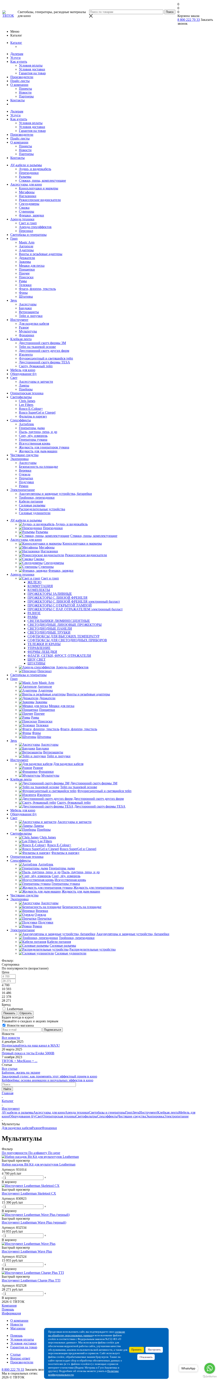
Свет (13, 378)
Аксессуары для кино (26, 184)
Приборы (26, 389)
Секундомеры (29, 204)
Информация (11, 1313)
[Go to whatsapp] (209, 1368)
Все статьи (9, 1068)
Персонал (26, 231)
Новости (25, 92)
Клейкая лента (21, 339)
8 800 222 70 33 (188, 19)
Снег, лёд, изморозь (33, 435)
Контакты (17, 100)
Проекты (25, 88)
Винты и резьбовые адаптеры (40, 254)
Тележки (25, 285)
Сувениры (26, 211)
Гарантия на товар (32, 73)
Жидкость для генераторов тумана (44, 447)
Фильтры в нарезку (33, 416)
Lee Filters (26, 405)
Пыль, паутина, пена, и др (38, 432)
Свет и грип (28, 223)
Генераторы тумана (33, 439)
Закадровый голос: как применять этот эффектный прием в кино (49, 1076)
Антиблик (26, 424)
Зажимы (25, 262)
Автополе (26, 246)
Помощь (8, 1309)
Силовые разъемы (32, 505)
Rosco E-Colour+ (31, 408)
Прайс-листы (20, 81)
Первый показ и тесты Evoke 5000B (28, 1053)
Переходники (29, 173)
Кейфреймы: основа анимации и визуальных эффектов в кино (47, 1080)
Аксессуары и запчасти (36, 381)
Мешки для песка (31, 265)
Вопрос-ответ (20, 1358)
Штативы (26, 296)
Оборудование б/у (23, 374)
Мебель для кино (22, 370)
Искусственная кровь (34, 443)
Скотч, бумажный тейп (36, 366)
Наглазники (27, 196)
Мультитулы (28, 331)
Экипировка (19, 459)
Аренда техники (22, 219)
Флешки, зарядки (31, 215)
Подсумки (26, 482)
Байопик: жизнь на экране (21, 1072)
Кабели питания (31, 501)
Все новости (11, 1038)
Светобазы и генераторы (28, 234)
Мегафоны (27, 192)
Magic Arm (26, 242)
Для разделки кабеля (34, 323)
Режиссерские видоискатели (40, 200)
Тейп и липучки (31, 316)
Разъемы (25, 176)
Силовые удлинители (34, 513)
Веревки (25, 470)
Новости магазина (20, 1025)
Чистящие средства (24, 455)
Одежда (24, 474)
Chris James (27, 401)
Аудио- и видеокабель (35, 169)
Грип (14, 238)
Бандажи (25, 308)
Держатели (27, 258)
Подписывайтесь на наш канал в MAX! (31, 1045)
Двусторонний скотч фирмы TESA (44, 362)
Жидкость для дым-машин (38, 451)
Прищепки (27, 269)
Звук (13, 300)
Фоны (23, 292)
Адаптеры (26, 250)
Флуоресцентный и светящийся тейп (46, 358)
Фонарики (26, 335)
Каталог (16, 42)
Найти (7, 1089)
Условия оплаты (31, 65)
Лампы (24, 385)
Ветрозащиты (29, 312)
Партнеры (26, 96)
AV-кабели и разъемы (26, 165)
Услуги (15, 57)
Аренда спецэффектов (35, 227)
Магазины (17, 1328)
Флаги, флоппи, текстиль (37, 289)
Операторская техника (26, 393)
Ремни (23, 486)
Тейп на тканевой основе (37, 347)
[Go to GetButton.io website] (210, 1376)
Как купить (18, 61)
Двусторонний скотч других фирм (44, 350)
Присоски (26, 277)
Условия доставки (32, 69)
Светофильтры (21, 397)
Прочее (24, 273)
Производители (21, 77)
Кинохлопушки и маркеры (38, 188)
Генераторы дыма (32, 428)
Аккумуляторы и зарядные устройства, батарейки (55, 493)
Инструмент (19, 320)
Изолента (26, 354)
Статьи (15, 1354)
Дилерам (16, 54)
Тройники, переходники (37, 497)
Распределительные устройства (42, 509)
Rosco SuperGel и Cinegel (37, 412)
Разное (24, 327)
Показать (9, 1013)
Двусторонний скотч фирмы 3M (42, 343)
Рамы (23, 281)
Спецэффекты (20, 420)
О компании (19, 85)
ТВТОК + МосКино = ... (19, 1061)
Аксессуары (28, 304)
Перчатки (26, 478)
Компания (9, 1305)
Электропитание (22, 490)
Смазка (24, 207)
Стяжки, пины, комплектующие (42, 180)
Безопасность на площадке (38, 466)
